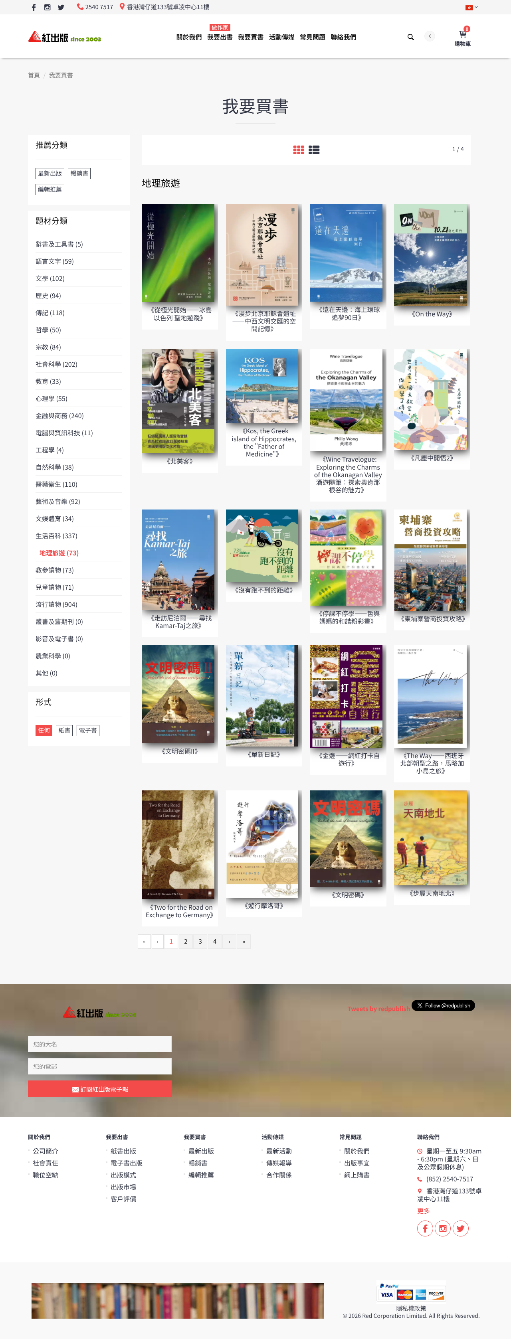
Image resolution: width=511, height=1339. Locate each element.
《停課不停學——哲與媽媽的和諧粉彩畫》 (348, 617)
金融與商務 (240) (60, 415)
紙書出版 (123, 1150)
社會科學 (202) (56, 364)
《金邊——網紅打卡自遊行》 (348, 759)
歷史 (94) (48, 295)
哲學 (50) (48, 329)
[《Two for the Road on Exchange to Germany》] (178, 844)
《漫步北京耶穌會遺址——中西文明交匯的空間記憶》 (264, 320)
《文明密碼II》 (180, 751)
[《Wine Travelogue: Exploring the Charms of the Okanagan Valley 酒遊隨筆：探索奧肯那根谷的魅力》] (346, 399)
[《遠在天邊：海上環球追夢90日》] (346, 252)
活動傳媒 (282, 36)
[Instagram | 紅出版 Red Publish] (47, 8)
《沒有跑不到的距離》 (264, 589)
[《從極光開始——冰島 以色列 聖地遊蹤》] (178, 253)
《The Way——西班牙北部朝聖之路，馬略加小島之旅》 (432, 762)
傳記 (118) (50, 312)
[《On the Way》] (430, 255)
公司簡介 (45, 1150)
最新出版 (201, 1150)
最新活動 (279, 1150)
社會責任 (45, 1162)
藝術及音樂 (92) (58, 501)
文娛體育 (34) (55, 518)
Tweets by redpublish (378, 1009)
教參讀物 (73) (55, 570)
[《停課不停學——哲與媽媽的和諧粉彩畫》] (346, 557)
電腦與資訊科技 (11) (64, 432)
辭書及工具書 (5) (59, 244)
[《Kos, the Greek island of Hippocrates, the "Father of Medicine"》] (262, 385)
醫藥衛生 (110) (56, 484)
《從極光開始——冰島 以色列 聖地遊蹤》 (180, 313)
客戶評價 (123, 1198)
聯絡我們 (343, 36)
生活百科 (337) (56, 535)
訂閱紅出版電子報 (103, 1089)
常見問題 (312, 36)
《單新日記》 (264, 754)
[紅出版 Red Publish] (65, 36)
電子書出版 (127, 1162)
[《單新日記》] (262, 695)
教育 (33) (48, 381)
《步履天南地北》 (432, 893)
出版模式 (123, 1174)
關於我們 (189, 36)
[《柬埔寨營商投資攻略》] (430, 559)
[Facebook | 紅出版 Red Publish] (34, 8)
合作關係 (279, 1174)
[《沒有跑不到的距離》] (262, 545)
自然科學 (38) (55, 467)
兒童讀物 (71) (55, 587)
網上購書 (357, 1174)
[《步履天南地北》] (430, 837)
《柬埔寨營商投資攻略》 (433, 618)
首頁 (34, 75)
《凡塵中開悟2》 (432, 457)
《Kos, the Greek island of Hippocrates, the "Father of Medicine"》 (264, 442)
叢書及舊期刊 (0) (59, 621)
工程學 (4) (50, 449)
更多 (423, 1210)
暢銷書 (198, 1162)
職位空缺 (45, 1174)
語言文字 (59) (55, 261)
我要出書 (220, 32)
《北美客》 (180, 461)
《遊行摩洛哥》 (264, 905)
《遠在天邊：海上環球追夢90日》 (348, 313)
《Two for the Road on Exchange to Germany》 (181, 910)
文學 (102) (50, 278)
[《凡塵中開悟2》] (430, 399)
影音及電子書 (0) (59, 638)
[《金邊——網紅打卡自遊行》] (346, 696)
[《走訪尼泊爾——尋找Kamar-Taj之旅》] (178, 559)
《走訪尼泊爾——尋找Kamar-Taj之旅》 (180, 621)
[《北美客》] (178, 400)
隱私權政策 (411, 1308)
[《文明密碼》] (346, 838)
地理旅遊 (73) (59, 552)
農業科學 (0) (53, 655)
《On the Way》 (432, 313)
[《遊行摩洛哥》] (262, 843)
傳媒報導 (279, 1162)
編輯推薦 (201, 1174)
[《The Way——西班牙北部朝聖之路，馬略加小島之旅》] (430, 696)
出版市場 (123, 1186)
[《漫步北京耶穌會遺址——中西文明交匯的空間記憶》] (262, 254)
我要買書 (250, 36)
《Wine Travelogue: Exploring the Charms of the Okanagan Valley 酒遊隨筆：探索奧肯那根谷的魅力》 (348, 474)
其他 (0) (46, 672)
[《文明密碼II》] (178, 693)
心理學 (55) (51, 398)
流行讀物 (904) (56, 604)
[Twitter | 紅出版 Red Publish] (61, 8)
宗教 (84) (48, 347)
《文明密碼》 (348, 894)
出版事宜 (357, 1162)
